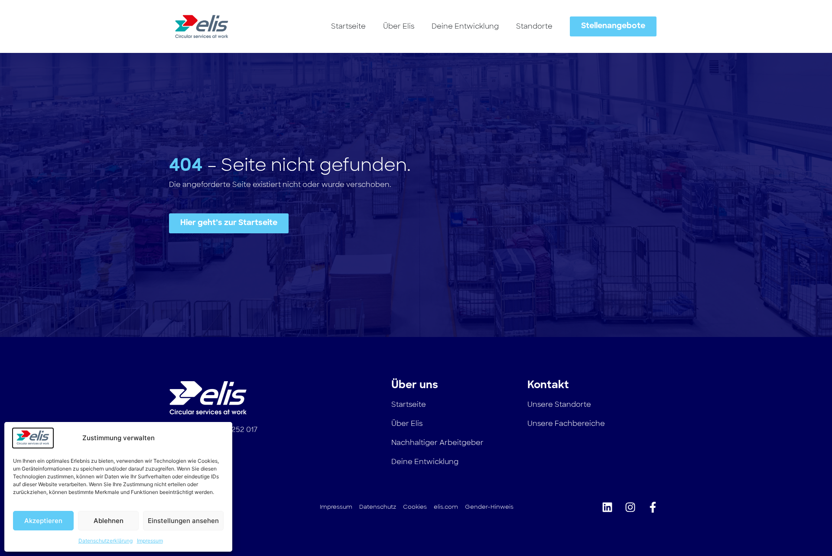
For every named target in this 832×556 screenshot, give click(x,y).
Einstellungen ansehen (183, 521)
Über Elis (398, 26)
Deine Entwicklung (465, 26)
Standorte (534, 26)
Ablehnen (109, 521)
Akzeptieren (43, 521)
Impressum (150, 540)
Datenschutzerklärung (105, 540)
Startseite (348, 26)
